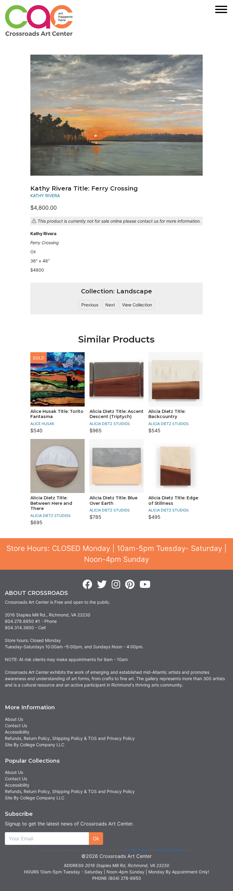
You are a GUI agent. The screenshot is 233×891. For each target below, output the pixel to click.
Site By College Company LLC (34, 744)
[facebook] (87, 584)
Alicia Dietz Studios (109, 423)
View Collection (137, 304)
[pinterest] (130, 584)
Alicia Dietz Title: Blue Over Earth (113, 500)
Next (110, 304)
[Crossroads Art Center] (39, 20)
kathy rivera (45, 195)
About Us (14, 719)
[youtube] (145, 584)
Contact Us (16, 725)
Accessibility (17, 731)
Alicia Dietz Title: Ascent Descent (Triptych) (116, 414)
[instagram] (116, 584)
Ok (96, 838)
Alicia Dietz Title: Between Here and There (51, 503)
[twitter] (102, 584)
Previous (89, 304)
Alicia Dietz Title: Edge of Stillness (173, 500)
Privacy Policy (136, 850)
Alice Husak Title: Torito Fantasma (56, 414)
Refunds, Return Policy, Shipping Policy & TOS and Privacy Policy (70, 738)
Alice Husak (42, 423)
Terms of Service (168, 850)
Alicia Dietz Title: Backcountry (166, 414)
